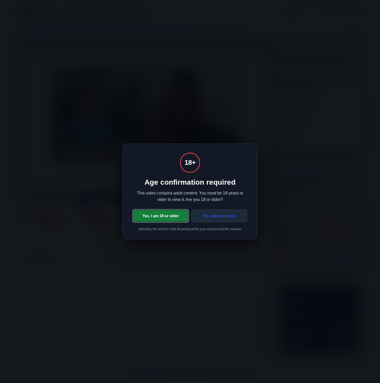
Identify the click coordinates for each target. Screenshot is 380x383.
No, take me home (219, 216)
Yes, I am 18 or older (160, 216)
